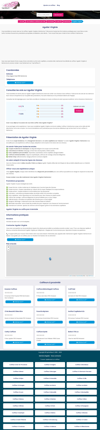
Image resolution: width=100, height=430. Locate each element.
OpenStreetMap (80, 275)
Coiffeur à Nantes (50, 399)
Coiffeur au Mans (81, 385)
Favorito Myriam (42, 311)
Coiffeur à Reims (50, 413)
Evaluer (79, 111)
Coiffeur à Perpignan (82, 406)
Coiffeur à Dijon (18, 378)
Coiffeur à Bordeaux (81, 365)
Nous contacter (56, 356)
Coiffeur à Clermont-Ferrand (81, 371)
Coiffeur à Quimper (18, 413)
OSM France (90, 275)
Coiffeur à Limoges (18, 385)
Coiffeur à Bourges (50, 371)
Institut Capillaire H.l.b (76, 311)
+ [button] (8, 247)
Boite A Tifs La (73, 332)
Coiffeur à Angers (50, 365)
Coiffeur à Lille (81, 378)
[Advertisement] (50, 47)
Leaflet (70, 275)
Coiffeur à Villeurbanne (81, 426)
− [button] (8, 249)
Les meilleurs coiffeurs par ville (36, 21)
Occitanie (51, 21)
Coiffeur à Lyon (18, 392)
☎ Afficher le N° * (20, 83)
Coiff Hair (71, 289)
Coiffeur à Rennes (82, 413)
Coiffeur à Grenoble (50, 378)
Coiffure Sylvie (41, 332)
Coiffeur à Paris (50, 406)
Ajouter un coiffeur (49, 5)
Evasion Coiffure (11, 289)
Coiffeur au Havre (50, 385)
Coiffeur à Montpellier (82, 392)
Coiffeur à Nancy (18, 399)
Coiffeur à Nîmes (18, 406)
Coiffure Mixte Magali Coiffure (47, 289)
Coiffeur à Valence (50, 426)
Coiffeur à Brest (18, 371)
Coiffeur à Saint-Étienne (18, 420)
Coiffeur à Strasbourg (50, 420)
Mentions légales (44, 356)
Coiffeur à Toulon (81, 420)
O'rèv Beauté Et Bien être (14, 311)
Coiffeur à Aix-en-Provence (18, 365)
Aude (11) (59, 21)
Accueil (22, 21)
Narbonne (67, 21)
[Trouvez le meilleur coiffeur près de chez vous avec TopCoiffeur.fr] (11, 8)
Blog (58, 5)
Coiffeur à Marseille (50, 392)
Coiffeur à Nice (82, 399)
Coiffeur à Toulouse (18, 426)
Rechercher (58, 15)
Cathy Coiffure (10, 332)
